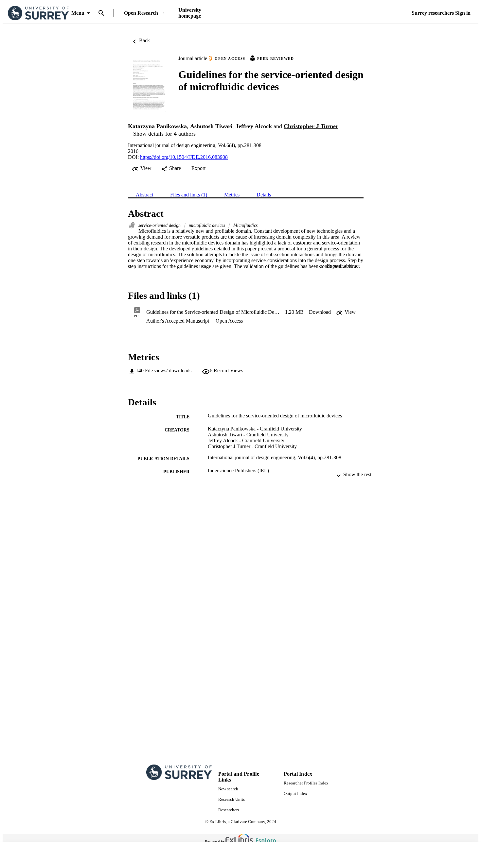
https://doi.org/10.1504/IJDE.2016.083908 (184, 157)
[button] (319, 312)
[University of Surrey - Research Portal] (38, 13)
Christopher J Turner (311, 126)
